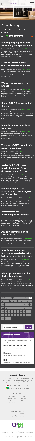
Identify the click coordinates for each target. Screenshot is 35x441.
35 (12, 308)
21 (30, 301)
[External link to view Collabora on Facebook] (23, 407)
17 (18, 301)
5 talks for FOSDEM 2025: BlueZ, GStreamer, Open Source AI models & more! (14, 168)
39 (24, 308)
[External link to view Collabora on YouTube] (11, 407)
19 (24, 301)
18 (21, 301)
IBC (5, 360)
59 (24, 315)
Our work (11, 400)
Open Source (11, 402)
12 (5, 301)
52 (3, 315)
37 (18, 308)
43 (6, 311)
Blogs (11, 36)
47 (18, 311)
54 (9, 315)
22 (3, 304)
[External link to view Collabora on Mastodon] (15, 407)
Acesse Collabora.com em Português (19, 388)
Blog (21, 151)
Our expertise (12, 398)
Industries (23, 398)
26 (15, 304)
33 (6, 308)
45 (12, 311)
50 (27, 311)
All (7, 36)
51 (30, 311)
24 (9, 304)
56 (15, 315)
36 (15, 308)
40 (28, 308)
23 (6, 304)
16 (16, 301)
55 (12, 315)
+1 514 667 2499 (17, 414)
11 (2, 301)
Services (23, 396)
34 (9, 308)
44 (9, 311)
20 (27, 301)
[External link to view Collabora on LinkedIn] (7, 407)
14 (10, 301)
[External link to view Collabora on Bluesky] (19, 407)
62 (3, 318)
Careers (23, 400)
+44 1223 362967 (17, 411)
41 (30, 308)
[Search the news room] (30, 37)
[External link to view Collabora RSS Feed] (27, 407)
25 (12, 304)
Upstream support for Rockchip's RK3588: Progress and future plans (16, 191)
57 (18, 315)
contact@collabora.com (17, 416)
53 (6, 315)
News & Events (19, 36)
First (3, 297)
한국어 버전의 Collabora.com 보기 (19, 386)
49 (24, 311)
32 (3, 308)
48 (21, 311)
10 (30, 297)
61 (30, 315)
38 (21, 308)
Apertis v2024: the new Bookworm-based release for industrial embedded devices (16, 253)
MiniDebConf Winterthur (15, 346)
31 (30, 304)
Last (9, 318)
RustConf (7, 353)
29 (24, 304)
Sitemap (19, 438)
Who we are (12, 396)
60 (27, 315)
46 (15, 311)
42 (3, 311)
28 (21, 304)
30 (28, 304)
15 (13, 301)
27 (18, 304)
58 (21, 315)
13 (8, 301)
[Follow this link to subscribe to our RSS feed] (32, 37)
